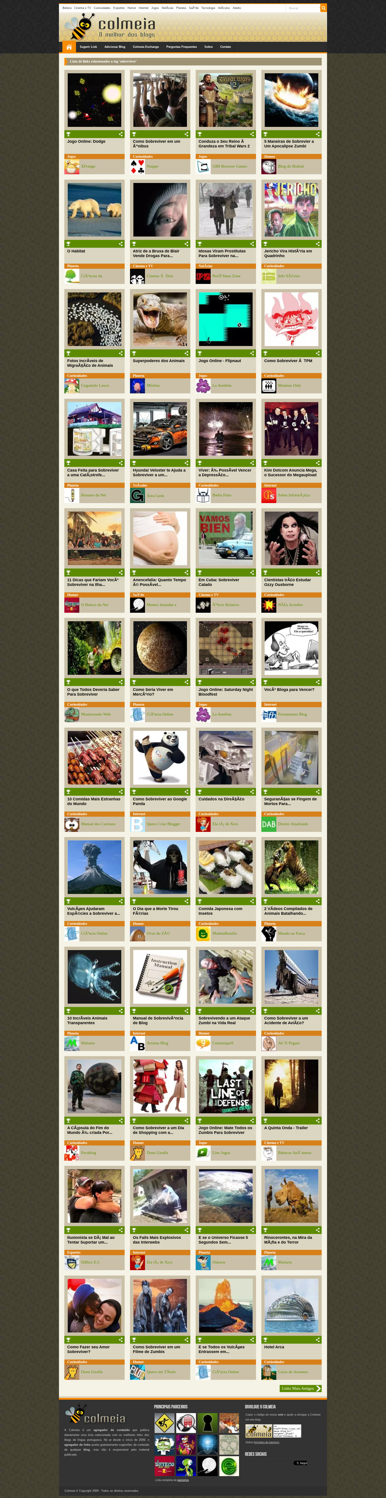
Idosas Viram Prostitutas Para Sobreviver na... (222, 253)
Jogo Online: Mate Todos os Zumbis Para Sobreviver (225, 1130)
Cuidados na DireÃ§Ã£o (221, 799)
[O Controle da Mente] (208, 1453)
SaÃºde (194, 8)
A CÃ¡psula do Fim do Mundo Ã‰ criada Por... (89, 1130)
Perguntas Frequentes (181, 46)
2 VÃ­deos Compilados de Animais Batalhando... (288, 911)
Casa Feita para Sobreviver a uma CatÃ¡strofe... (93, 472)
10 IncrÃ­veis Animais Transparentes (87, 1020)
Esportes (119, 8)
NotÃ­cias (168, 8)
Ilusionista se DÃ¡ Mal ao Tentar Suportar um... (91, 1239)
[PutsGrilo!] (186, 1475)
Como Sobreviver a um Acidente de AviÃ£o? (286, 1020)
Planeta (181, 8)
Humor (132, 8)
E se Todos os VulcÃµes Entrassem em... (222, 1349)
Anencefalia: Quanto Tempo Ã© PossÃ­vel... (159, 582)
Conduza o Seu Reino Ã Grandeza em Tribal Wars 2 (224, 143)
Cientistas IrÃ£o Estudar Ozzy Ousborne (287, 582)
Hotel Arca (274, 1347)
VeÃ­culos (224, 8)
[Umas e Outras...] (229, 1453)
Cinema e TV (82, 8)
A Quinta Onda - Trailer (286, 1128)
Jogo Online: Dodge (86, 141)
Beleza (67, 8)
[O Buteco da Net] (164, 1475)
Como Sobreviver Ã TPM (288, 361)
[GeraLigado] (164, 1453)
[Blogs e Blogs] (229, 1475)
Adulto (237, 8)
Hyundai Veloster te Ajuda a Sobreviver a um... (159, 472)
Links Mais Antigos (298, 1388)
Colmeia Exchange (146, 46)
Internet (144, 8)
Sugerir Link (88, 46)
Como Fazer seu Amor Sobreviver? (88, 1349)
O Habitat (76, 251)
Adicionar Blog (115, 46)
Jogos (155, 8)
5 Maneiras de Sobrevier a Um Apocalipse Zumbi (289, 143)
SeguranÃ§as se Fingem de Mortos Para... (290, 801)
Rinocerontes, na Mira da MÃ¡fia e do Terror (288, 1239)
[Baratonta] (186, 1453)
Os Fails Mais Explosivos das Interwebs (157, 1239)
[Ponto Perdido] (208, 1432)
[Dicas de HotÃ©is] (186, 1432)
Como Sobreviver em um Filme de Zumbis (156, 1349)
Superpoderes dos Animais (159, 361)
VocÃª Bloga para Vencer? (289, 689)
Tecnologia (208, 8)
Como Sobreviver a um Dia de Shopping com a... (158, 1130)
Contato (225, 46)
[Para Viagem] (164, 1432)
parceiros (183, 1480)
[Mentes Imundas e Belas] (208, 1475)
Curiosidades (102, 8)
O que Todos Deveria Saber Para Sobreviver (93, 692)
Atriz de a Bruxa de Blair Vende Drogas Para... (156, 253)
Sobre (208, 46)
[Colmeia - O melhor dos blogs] (80, 40)
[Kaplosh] (229, 1432)
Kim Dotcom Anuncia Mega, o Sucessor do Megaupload (290, 472)
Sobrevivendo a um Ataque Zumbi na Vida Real (224, 1020)
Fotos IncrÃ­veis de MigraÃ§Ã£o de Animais (90, 363)
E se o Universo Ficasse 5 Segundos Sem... (223, 1239)
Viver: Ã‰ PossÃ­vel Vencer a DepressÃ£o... (225, 472)
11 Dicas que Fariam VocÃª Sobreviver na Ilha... (93, 582)
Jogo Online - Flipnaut (220, 361)
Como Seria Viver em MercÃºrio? (153, 692)
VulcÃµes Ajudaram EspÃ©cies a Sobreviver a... (93, 911)
